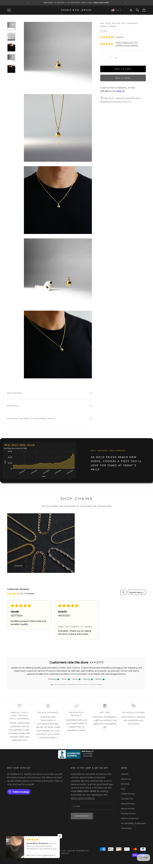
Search (124, 774)
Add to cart (123, 69)
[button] (107, 37)
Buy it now (123, 78)
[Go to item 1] (11, 26)
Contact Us (127, 798)
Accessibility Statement (133, 823)
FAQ (123, 788)
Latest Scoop (128, 793)
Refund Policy (128, 803)
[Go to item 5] (11, 69)
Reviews (125, 783)
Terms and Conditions (83, 798)
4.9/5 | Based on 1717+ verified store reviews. (126, 44)
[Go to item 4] (11, 58)
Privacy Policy (128, 813)
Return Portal (127, 808)
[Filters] (123, 592)
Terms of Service (130, 818)
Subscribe (82, 816)
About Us (126, 778)
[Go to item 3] (11, 47)
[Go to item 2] (11, 37)
